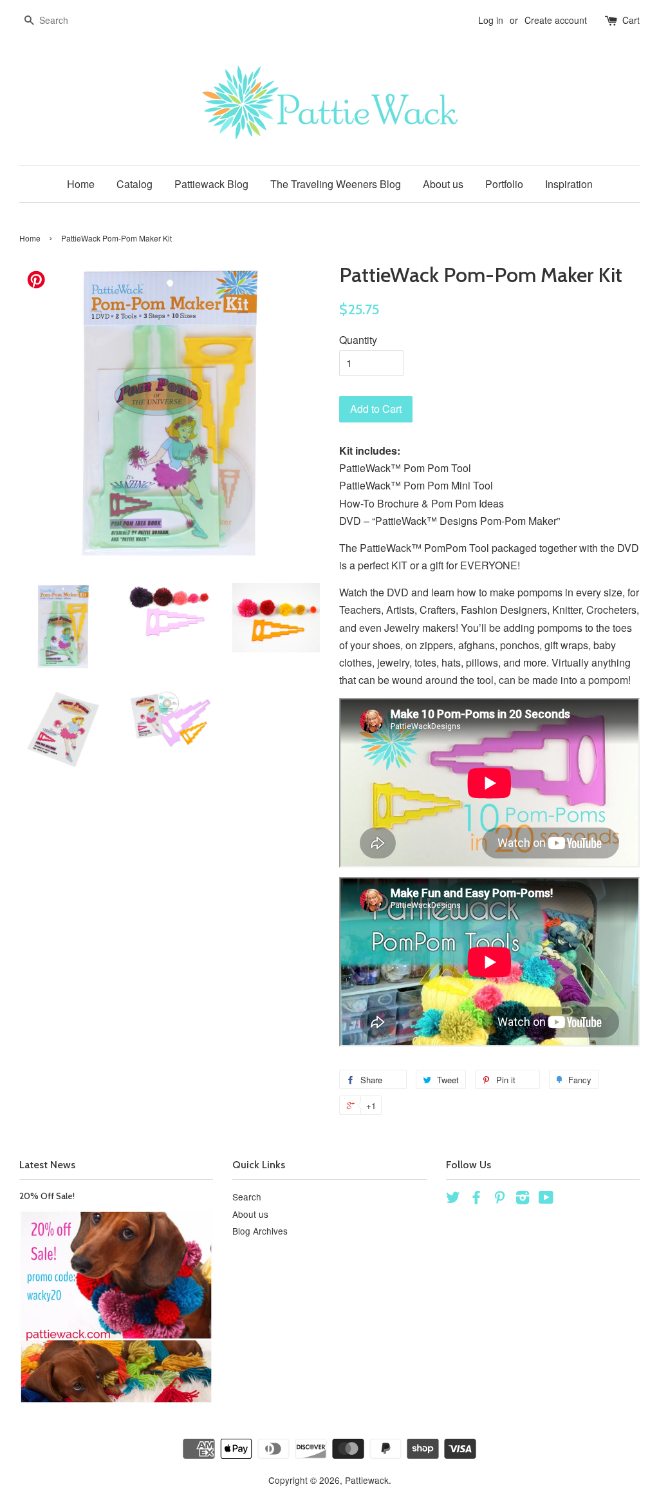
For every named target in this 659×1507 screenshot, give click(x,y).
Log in (490, 20)
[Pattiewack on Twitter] (453, 1199)
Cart (631, 20)
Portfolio (504, 183)
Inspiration (569, 183)
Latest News (47, 1165)
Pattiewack (367, 1480)
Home (81, 183)
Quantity (358, 339)
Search (246, 1196)
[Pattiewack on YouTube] (546, 1199)
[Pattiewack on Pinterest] (499, 1199)
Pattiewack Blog (211, 183)
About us (443, 183)
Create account (555, 20)
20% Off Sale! (47, 1196)
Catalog (134, 183)
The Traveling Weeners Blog (335, 183)
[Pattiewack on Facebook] (476, 1199)
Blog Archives (260, 1230)
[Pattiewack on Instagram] (522, 1199)
